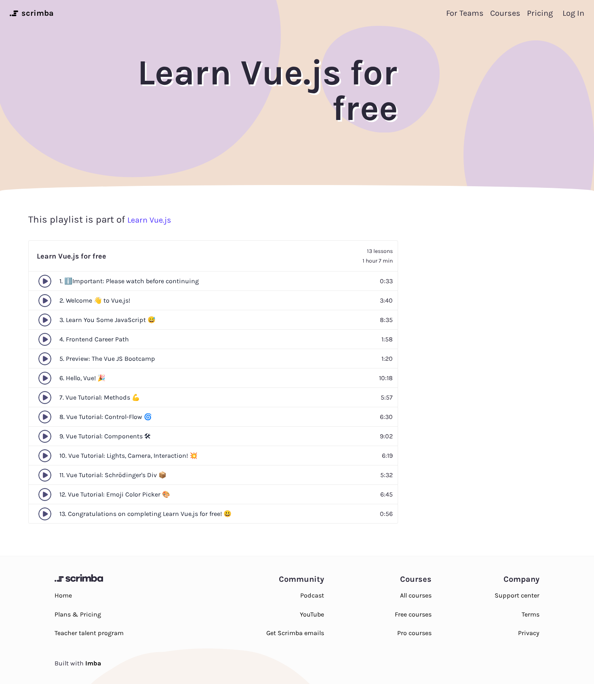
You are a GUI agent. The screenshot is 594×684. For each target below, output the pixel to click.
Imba (93, 663)
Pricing (540, 13)
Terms (530, 614)
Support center (517, 595)
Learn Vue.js (149, 220)
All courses (416, 595)
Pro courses (414, 633)
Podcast (312, 595)
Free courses (413, 614)
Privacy (528, 633)
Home (63, 595)
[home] (13, 13)
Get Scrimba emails (295, 633)
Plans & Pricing (78, 614)
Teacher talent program (89, 633)
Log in (573, 13)
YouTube (312, 614)
